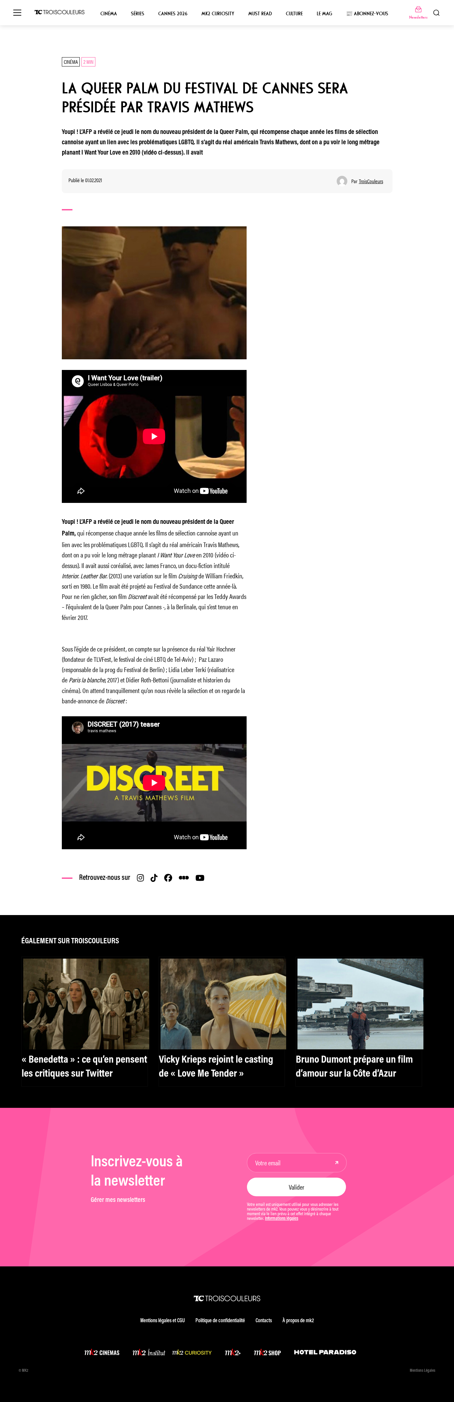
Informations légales (281, 1219)
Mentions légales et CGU (162, 1321)
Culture (294, 14)
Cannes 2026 (172, 14)
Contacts (264, 1321)
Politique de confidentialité (220, 1321)
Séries (137, 14)
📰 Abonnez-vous (367, 14)
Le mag (324, 14)
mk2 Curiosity (217, 14)
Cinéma (108, 14)
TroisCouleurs (371, 181)
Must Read (260, 14)
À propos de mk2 (298, 1321)
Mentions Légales (422, 1371)
